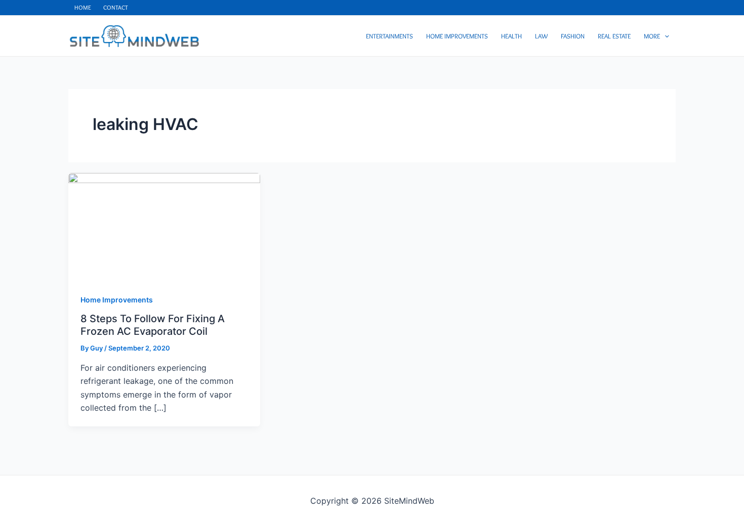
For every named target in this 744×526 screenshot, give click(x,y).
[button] (664, 36)
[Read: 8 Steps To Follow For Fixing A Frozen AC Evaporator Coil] (164, 226)
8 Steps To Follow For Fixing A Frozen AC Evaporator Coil (152, 325)
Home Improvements (116, 299)
